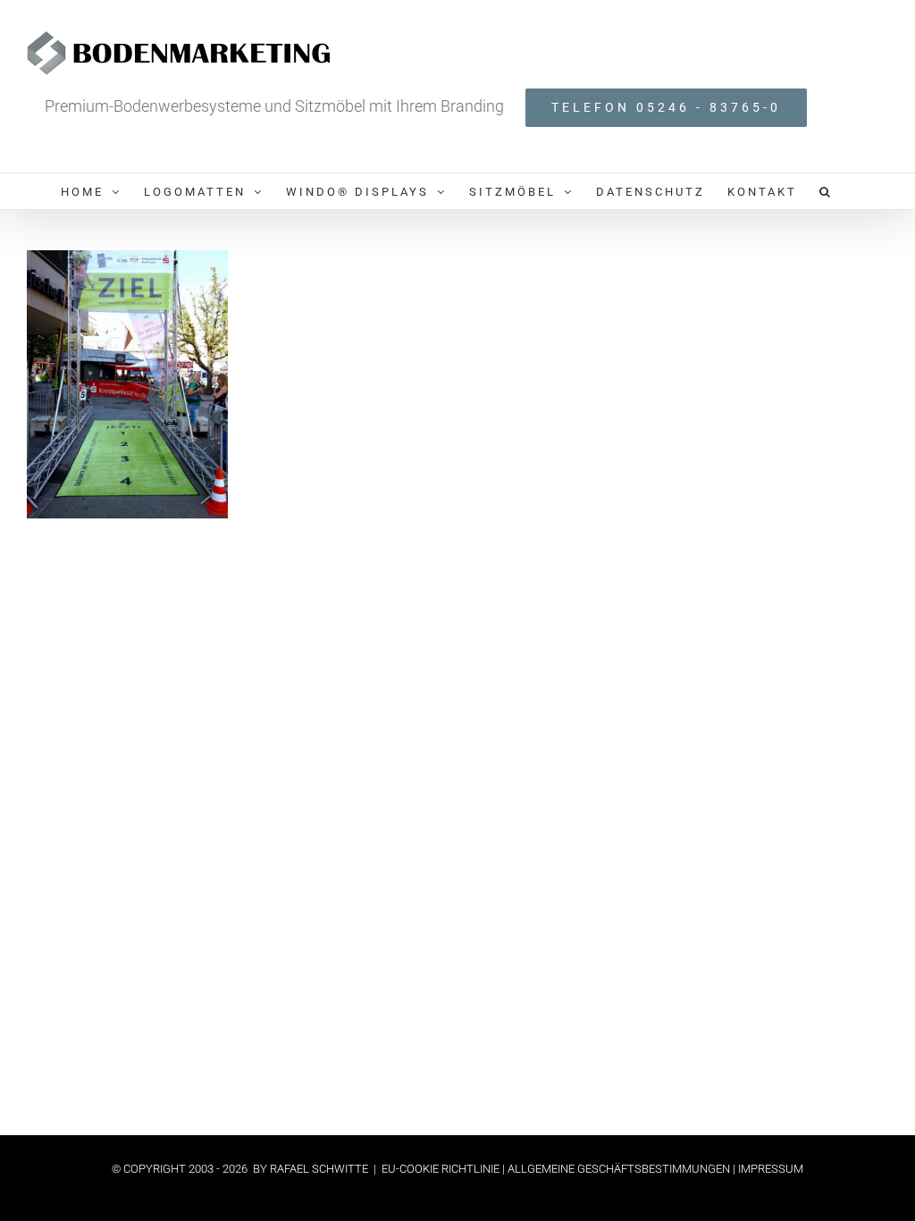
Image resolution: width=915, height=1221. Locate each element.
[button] (826, 191)
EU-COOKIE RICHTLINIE (442, 1168)
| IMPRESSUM (766, 1168)
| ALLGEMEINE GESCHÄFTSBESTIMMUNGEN (616, 1168)
